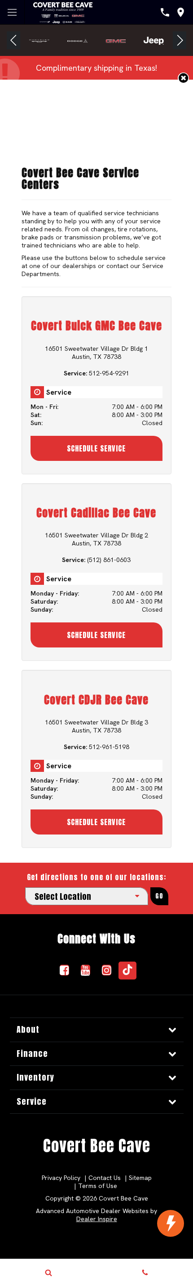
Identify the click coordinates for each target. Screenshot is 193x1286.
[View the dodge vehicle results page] (77, 40)
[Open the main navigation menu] (12, 12)
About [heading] (28, 1029)
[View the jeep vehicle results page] (154, 40)
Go (159, 896)
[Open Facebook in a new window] (64, 970)
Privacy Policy (61, 1178)
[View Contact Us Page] (165, 12)
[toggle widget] (170, 1223)
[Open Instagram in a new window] (106, 970)
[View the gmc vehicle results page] (115, 40)
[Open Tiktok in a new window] (127, 970)
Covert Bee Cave (96, 1146)
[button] (13, 40)
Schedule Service (96, 448)
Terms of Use (97, 1186)
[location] (180, 12)
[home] (62, 12)
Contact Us (104, 1178)
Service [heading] (32, 1101)
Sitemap (140, 1178)
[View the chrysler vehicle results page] (39, 40)
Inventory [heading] (35, 1077)
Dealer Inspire (96, 1219)
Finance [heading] (32, 1054)
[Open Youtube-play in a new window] (85, 970)
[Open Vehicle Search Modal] (48, 1272)
